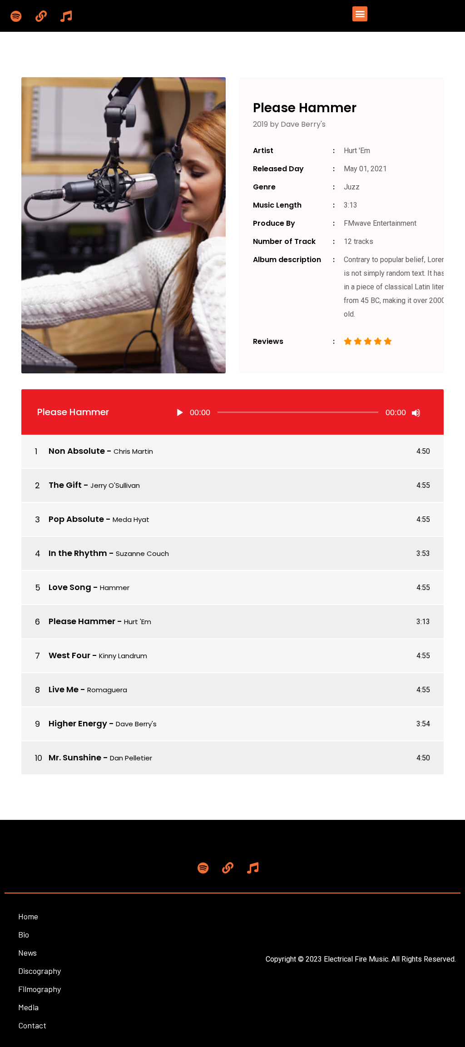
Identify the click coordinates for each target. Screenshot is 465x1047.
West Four (69, 655)
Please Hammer (82, 621)
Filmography (39, 989)
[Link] (41, 16)
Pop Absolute (76, 519)
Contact (32, 1025)
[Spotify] (16, 16)
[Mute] (415, 412)
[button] (359, 13)
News (27, 953)
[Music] (65, 16)
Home (28, 916)
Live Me (64, 689)
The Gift (65, 485)
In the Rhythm (78, 553)
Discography (39, 971)
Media (28, 1007)
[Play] (179, 412)
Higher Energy (78, 723)
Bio (23, 934)
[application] (298, 412)
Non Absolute (77, 451)
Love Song (70, 587)
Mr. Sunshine (75, 757)
